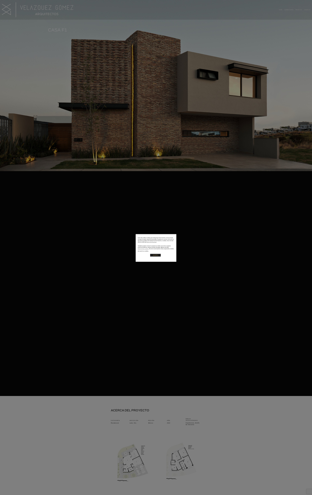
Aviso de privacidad (151, 242)
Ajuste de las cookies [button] (143, 248)
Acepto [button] (155, 255)
